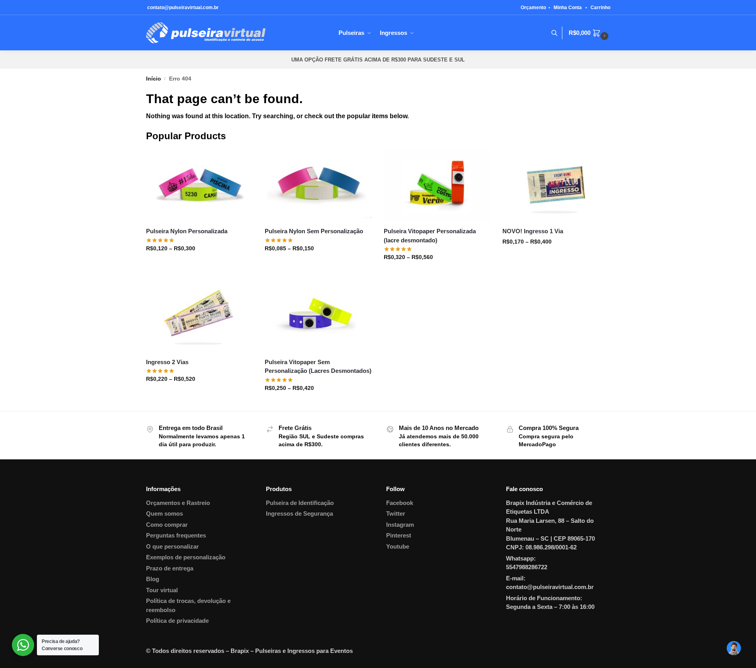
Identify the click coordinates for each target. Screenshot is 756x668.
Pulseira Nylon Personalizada (186, 231)
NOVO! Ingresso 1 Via (532, 231)
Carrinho (600, 7)
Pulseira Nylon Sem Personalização (314, 231)
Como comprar (167, 524)
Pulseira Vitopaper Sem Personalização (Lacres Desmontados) (318, 366)
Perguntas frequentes (176, 535)
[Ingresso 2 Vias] (199, 315)
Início (153, 79)
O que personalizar (172, 546)
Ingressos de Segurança (299, 513)
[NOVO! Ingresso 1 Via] (556, 185)
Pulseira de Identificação (300, 502)
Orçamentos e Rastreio (178, 502)
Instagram (400, 524)
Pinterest (398, 535)
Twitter (395, 513)
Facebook (399, 502)
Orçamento (533, 7)
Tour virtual (162, 590)
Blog (152, 579)
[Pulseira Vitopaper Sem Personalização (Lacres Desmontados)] (318, 315)
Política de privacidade (177, 620)
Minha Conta (568, 7)
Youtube (397, 546)
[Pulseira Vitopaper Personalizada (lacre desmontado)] (437, 185)
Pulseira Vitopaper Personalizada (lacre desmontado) (430, 236)
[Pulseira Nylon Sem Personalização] (318, 185)
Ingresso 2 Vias (167, 362)
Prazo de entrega (169, 568)
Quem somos (164, 513)
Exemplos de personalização (185, 557)
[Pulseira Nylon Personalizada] (199, 185)
